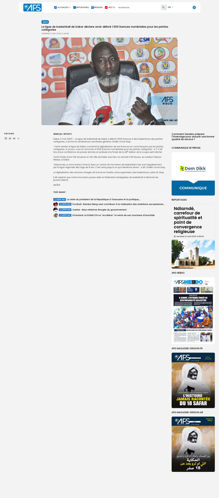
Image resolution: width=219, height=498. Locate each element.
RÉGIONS (98, 7)
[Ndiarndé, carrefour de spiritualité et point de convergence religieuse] (193, 254)
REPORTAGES (82, 7)
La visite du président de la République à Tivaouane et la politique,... (103, 199)
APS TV (111, 7)
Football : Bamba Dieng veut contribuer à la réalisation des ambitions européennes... (118, 204)
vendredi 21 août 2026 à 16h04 (190, 236)
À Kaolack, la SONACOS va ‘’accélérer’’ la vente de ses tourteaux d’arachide (113, 215)
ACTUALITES (63, 7)
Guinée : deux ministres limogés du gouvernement (99, 209)
